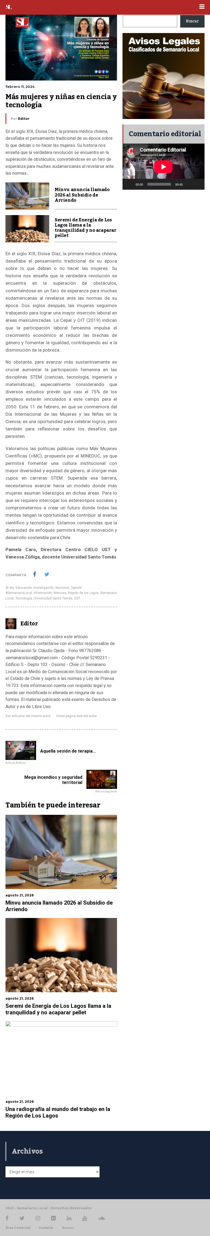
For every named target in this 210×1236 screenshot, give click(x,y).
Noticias (60, 593)
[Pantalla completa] (197, 184)
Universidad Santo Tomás (53, 598)
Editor (24, 119)
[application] (163, 167)
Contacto (46, 1227)
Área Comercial (17, 1227)
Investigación (43, 588)
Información (43, 593)
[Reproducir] (129, 184)
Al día (9, 588)
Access (68, 1227)
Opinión (76, 588)
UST (77, 598)
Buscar (192, 21)
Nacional (62, 588)
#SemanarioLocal (18, 593)
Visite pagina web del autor (76, 716)
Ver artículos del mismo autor (28, 716)
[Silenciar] (188, 184)
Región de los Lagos (83, 593)
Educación (24, 588)
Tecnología (23, 598)
